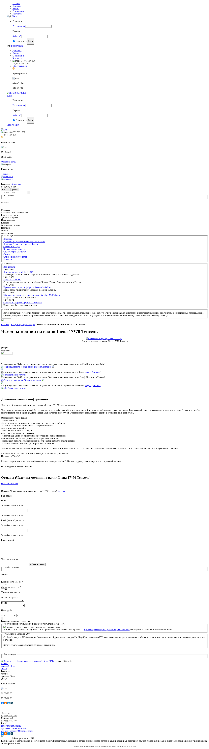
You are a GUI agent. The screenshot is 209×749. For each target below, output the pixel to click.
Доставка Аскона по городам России (21, 244)
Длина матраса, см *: (11, 587)
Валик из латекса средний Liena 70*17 (35, 661)
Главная (5, 324)
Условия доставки (43, 367)
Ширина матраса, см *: (12, 582)
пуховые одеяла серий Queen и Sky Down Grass (107, 629)
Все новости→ (10, 267)
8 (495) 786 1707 (29, 61)
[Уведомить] (7, 354)
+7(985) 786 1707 (21, 63)
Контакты (17, 13)
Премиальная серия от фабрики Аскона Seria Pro (26, 287)
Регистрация (19, 26)
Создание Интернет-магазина (83, 746)
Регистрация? (17, 46)
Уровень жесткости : (11, 592)
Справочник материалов (15, 257)
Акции (16, 8)
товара (5, 174)
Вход (14, 16)
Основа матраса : (9, 597)
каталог (5, 189)
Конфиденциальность (13, 249)
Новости (7, 259)
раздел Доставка (93, 372)
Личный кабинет (9, 731)
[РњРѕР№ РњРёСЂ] (8, 703)
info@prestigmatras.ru (11, 726)
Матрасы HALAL (12, 279)
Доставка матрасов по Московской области (24, 241)
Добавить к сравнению (22, 367)
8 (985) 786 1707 (9, 720)
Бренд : (4, 603)
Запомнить (21, 41)
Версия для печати (17, 375)
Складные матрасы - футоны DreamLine (22, 302)
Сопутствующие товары (23, 324)
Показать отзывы (9, 483)
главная (16, 3)
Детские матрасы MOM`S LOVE (19, 272)
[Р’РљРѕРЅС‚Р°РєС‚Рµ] (2, 703)
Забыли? (17, 36)
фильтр (15, 189)
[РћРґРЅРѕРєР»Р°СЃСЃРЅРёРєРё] (5, 703)
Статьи (6, 254)
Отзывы (61, 491)
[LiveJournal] (12, 703)
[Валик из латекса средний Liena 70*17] (9, 668)
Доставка (17, 6)
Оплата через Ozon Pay (14, 251)
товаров (16, 184)
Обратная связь (20, 66)
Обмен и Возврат (11, 246)
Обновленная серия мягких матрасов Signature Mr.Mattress (31, 295)
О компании (18, 11)
